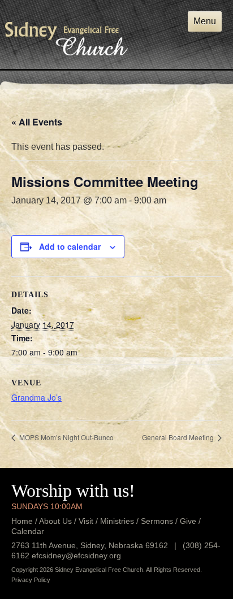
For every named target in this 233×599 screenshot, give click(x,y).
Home (22, 521)
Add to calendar (70, 246)
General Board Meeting (178, 437)
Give (188, 521)
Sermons (157, 521)
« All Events (36, 121)
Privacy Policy (30, 579)
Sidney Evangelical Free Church (66, 38)
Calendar (27, 531)
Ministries (117, 521)
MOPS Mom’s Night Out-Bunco (66, 437)
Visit (86, 521)
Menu (204, 21)
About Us (55, 521)
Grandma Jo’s (36, 397)
